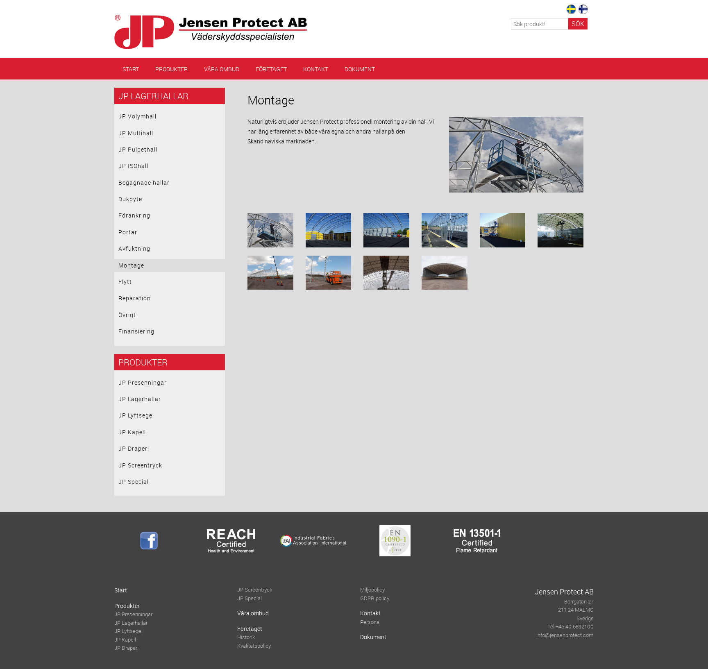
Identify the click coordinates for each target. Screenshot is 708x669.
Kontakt (315, 69)
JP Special (133, 481)
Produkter (171, 69)
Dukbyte (130, 199)
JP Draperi (133, 448)
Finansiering (136, 331)
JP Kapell (132, 432)
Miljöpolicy (372, 589)
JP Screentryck (140, 465)
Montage (131, 265)
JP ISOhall (133, 166)
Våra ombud (221, 69)
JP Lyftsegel (136, 415)
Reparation (134, 298)
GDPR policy (374, 598)
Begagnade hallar (144, 182)
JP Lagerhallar (153, 96)
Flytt (125, 282)
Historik (246, 637)
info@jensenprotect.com (565, 635)
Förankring (134, 215)
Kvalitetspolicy (254, 645)
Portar (127, 232)
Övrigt (127, 315)
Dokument (360, 69)
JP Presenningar (142, 382)
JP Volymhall (137, 116)
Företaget (271, 69)
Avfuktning (134, 248)
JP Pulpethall (137, 149)
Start (131, 69)
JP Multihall (135, 133)
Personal (370, 622)
